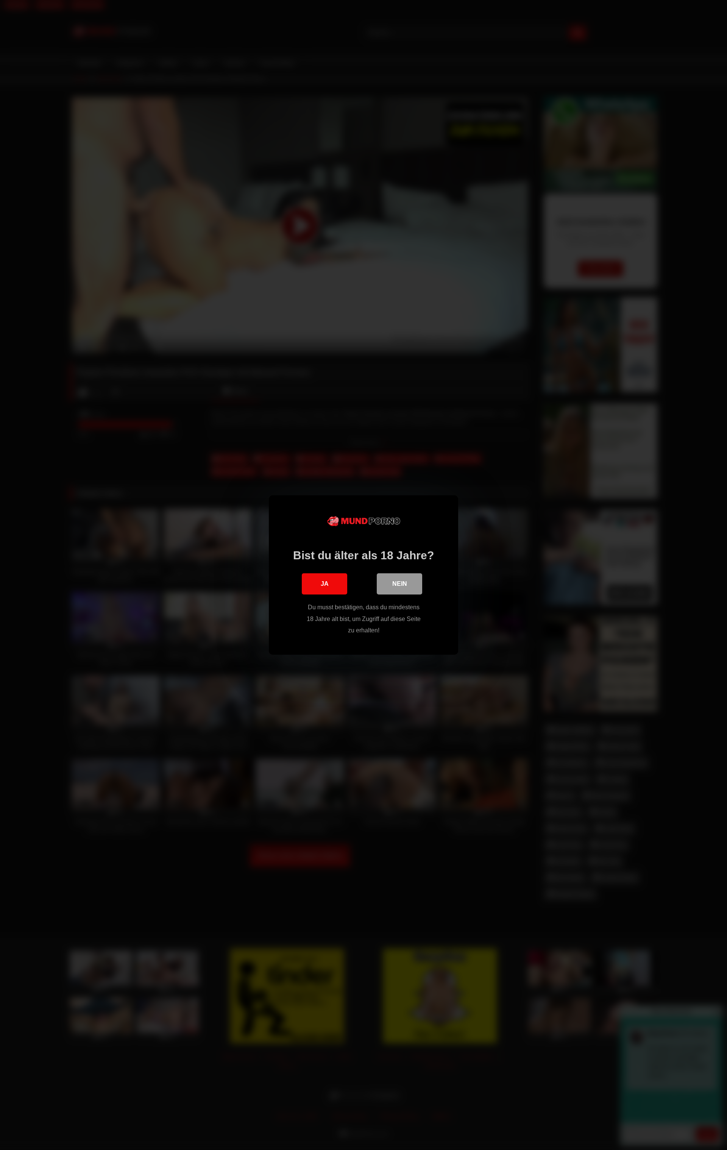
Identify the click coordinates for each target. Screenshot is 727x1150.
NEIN (399, 583)
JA (325, 583)
